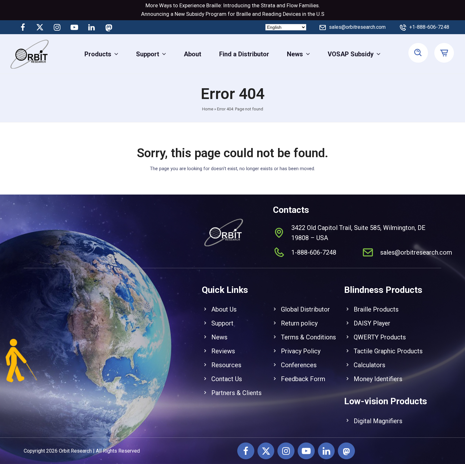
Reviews (223, 351)
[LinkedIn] (91, 27)
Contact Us (226, 379)
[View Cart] (445, 53)
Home (207, 109)
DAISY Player (372, 323)
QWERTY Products (380, 337)
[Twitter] (40, 27)
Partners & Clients (236, 393)
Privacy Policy (300, 351)
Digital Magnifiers (378, 421)
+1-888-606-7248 (429, 27)
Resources (226, 365)
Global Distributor (305, 309)
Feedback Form (303, 379)
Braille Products (376, 309)
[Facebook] (23, 27)
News (219, 337)
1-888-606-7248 (313, 252)
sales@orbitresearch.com (357, 27)
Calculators (369, 365)
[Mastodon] (108, 27)
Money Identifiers (378, 379)
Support (222, 323)
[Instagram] (57, 27)
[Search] (418, 53)
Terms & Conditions (308, 337)
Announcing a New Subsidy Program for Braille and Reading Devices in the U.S (232, 14)
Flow (292, 6)
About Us (224, 309)
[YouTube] (74, 27)
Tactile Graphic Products (388, 351)
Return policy (299, 323)
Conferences (299, 365)
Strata (268, 6)
